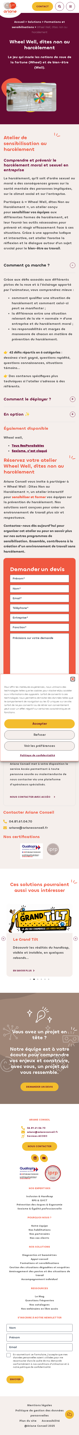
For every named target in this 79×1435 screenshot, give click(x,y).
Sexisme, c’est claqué (29, 451)
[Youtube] (44, 1158)
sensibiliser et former (29, 497)
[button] (73, 679)
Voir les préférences (39, 746)
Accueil (19, 22)
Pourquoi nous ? (39, 1217)
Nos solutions (39, 1246)
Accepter (39, 724)
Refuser (40, 735)
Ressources (39, 1288)
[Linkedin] (35, 1158)
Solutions (34, 22)
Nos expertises (39, 1188)
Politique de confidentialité (37, 755)
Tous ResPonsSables (28, 445)
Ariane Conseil (39, 1119)
